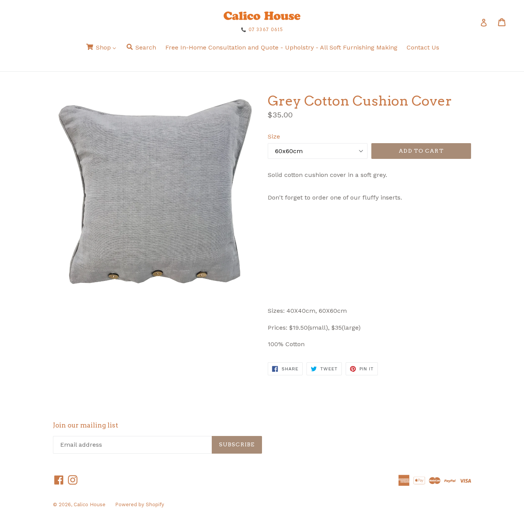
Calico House (89, 504)
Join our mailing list (85, 425)
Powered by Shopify (139, 504)
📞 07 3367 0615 (262, 29)
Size (274, 136)
